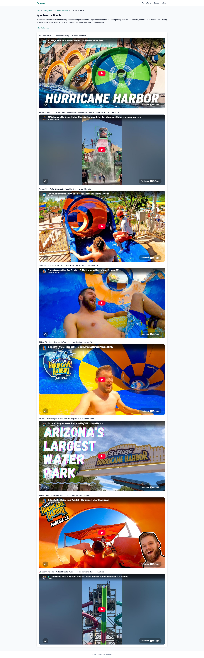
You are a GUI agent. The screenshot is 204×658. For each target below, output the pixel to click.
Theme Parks (146, 3)
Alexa (164, 3)
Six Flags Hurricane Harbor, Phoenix (55, 10)
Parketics (41, 3)
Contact (156, 3)
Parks (38, 10)
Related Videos (43, 28)
